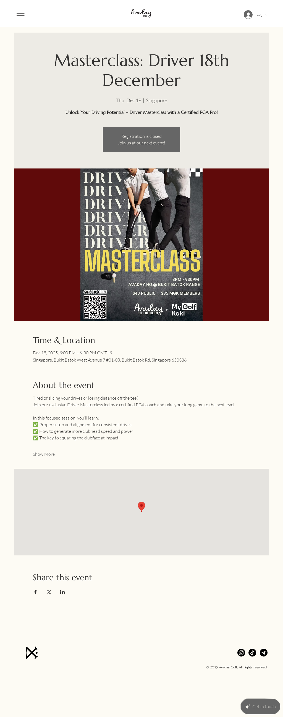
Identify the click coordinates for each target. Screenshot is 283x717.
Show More (44, 454)
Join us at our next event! (141, 143)
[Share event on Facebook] (35, 592)
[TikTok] (252, 653)
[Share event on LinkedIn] (62, 592)
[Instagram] (241, 653)
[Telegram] (264, 653)
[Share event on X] (49, 592)
